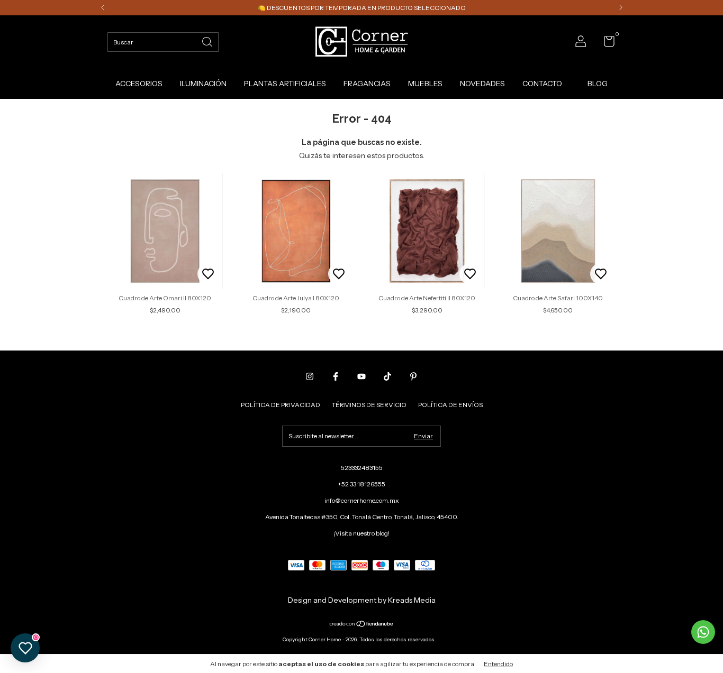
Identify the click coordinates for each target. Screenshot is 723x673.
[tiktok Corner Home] (387, 376)
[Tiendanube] (362, 625)
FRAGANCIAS (367, 83)
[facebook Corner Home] (335, 376)
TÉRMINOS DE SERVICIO (369, 405)
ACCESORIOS (138, 83)
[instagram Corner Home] (309, 376)
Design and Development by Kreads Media (362, 600)
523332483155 (362, 468)
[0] (605, 43)
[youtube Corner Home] (361, 376)
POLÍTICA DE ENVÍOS (450, 405)
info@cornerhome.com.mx (361, 500)
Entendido (498, 664)
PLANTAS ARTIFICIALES (285, 83)
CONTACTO (542, 83)
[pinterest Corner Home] (413, 376)
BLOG (598, 83)
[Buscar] (208, 41)
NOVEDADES (482, 83)
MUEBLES (425, 83)
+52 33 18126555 (361, 484)
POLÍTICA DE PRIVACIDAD (280, 405)
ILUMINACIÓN (203, 83)
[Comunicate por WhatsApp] (703, 632)
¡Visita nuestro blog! (362, 533)
